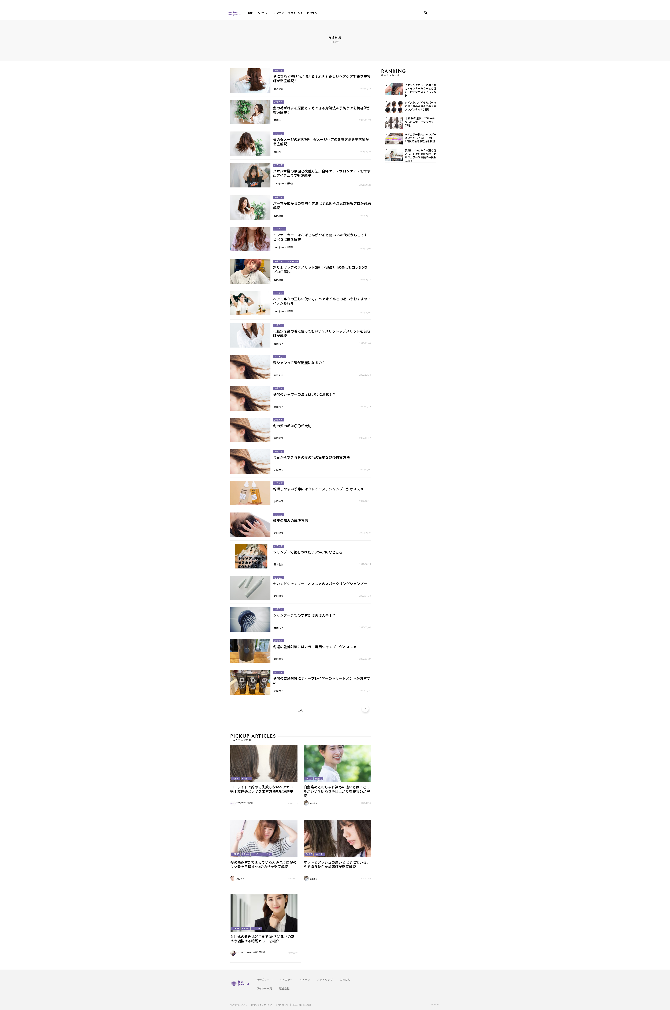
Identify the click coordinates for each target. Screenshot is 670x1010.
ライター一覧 (264, 988)
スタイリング (295, 13)
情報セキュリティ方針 (261, 1004)
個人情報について (238, 1004)
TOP (250, 13)
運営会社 (284, 988)
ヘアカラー (263, 13)
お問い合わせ (282, 1004)
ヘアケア (279, 13)
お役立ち (312, 13)
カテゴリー (263, 979)
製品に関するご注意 (301, 1004)
